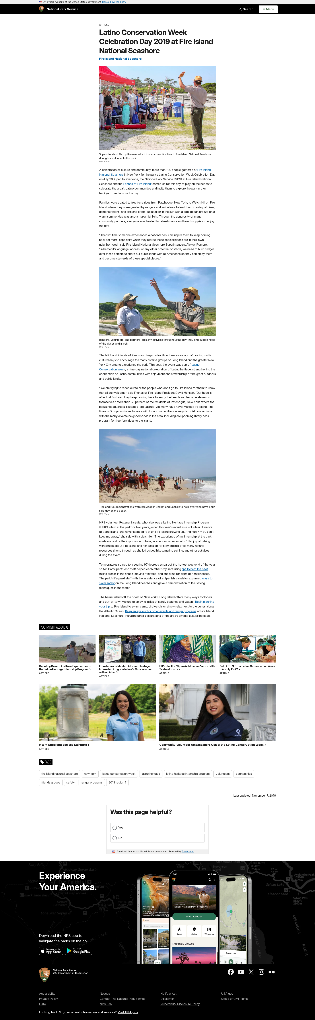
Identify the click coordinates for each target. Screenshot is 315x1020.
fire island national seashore (59, 773)
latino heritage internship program (188, 773)
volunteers (223, 773)
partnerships (244, 773)
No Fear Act (168, 993)
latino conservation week (118, 773)
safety (70, 782)
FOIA (42, 1004)
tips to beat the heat (195, 569)
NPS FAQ (106, 1004)
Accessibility (47, 993)
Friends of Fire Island (137, 184)
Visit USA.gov (128, 1012)
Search (247, 9)
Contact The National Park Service (122, 999)
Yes (120, 827)
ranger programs (91, 782)
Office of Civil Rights (234, 999)
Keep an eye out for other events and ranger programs (160, 611)
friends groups (50, 782)
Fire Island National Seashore (120, 58)
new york (90, 773)
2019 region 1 (117, 782)
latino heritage (151, 773)
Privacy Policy (48, 999)
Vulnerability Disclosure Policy (180, 1004)
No (120, 838)
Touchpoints (188, 851)
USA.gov (227, 993)
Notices (105, 993)
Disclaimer (167, 999)
